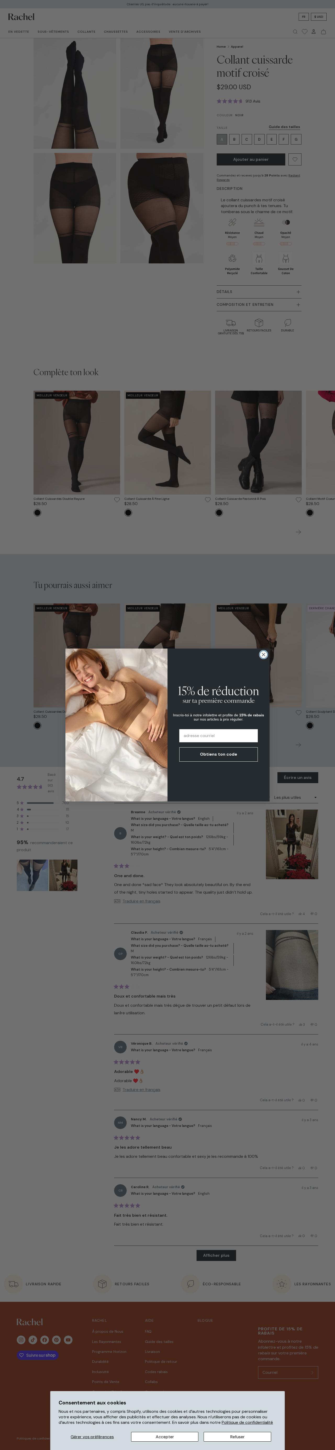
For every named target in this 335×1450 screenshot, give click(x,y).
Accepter (165, 1437)
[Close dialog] (263, 654)
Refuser (237, 1437)
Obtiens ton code (218, 754)
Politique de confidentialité (247, 1422)
